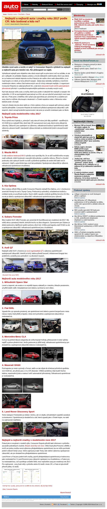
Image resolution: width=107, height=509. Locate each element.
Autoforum (11, 3)
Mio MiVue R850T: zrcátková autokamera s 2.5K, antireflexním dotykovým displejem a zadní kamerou (89, 218)
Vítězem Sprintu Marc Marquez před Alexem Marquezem (87, 80)
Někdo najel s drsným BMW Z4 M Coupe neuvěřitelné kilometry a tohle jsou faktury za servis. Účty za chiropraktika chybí (88, 150)
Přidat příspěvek (24, 24)
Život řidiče (21, 14)
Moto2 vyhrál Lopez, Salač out (85, 68)
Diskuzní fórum (47, 4)
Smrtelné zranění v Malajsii (84, 77)
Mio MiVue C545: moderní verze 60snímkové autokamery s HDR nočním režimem (89, 226)
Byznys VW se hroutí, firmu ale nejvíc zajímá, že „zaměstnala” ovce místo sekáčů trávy (85, 128)
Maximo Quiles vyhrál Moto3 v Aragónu (88, 73)
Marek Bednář (15, 24)
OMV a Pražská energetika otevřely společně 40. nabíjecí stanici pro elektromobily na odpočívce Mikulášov (88, 234)
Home (26, 4)
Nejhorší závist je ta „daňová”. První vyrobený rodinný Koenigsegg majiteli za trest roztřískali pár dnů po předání (88, 46)
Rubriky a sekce (12, 14)
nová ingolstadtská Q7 (34, 251)
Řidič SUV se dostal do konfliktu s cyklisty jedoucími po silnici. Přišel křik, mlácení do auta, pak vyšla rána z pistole (89, 23)
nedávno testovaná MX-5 (16, 156)
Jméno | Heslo (27, 9)
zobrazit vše (100, 55)
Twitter (72, 504)
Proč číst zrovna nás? (64, 4)
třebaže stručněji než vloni (34, 446)
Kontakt (47, 504)
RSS (55, 504)
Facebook (63, 504)
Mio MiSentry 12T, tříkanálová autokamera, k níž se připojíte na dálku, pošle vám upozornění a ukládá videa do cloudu (89, 203)
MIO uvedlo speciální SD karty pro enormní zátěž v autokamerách (87, 211)
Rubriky (35, 4)
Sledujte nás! (92, 4)
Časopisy (79, 4)
